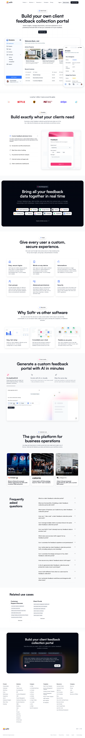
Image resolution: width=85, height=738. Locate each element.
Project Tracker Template (48, 696)
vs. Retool (32, 692)
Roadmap (5, 704)
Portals (17, 686)
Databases (5, 688)
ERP (17, 692)
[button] (25, 2)
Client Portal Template (47, 686)
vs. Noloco (32, 694)
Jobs (71, 690)
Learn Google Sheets (61, 706)
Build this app (42, 32)
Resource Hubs (60, 698)
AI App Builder (6, 686)
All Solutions (18, 721)
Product (18, 711)
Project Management (20, 698)
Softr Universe (60, 692)
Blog (57, 696)
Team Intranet (19, 688)
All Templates (46, 702)
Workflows (5, 690)
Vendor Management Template (47, 694)
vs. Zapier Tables (33, 700)
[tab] (24, 138)
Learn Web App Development (62, 710)
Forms (4, 692)
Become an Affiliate (74, 694)
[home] (10, 2)
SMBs (17, 704)
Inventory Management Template (47, 689)
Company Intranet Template (48, 691)
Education (18, 713)
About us (72, 686)
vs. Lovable (32, 702)
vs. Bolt (31, 704)
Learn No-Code (60, 708)
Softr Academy (60, 694)
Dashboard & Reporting (21, 700)
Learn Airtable (59, 704)
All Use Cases (19, 719)
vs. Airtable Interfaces (34, 688)
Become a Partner (60, 702)
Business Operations (20, 702)
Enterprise (46, 2)
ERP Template (46, 700)
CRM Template (46, 698)
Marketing (18, 706)
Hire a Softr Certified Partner (62, 700)
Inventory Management (21, 694)
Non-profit (18, 715)
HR (17, 710)
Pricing (51, 2)
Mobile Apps (5, 694)
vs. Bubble (32, 696)
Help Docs (59, 690)
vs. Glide (31, 686)
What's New (5, 702)
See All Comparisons (34, 708)
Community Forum (60, 688)
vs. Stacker (32, 690)
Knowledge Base (19, 690)
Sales (17, 708)
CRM (17, 696)
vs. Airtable (32, 698)
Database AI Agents (7, 700)
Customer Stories (60, 686)
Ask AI (4, 698)
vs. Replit (31, 706)
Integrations (5, 696)
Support (71, 692)
